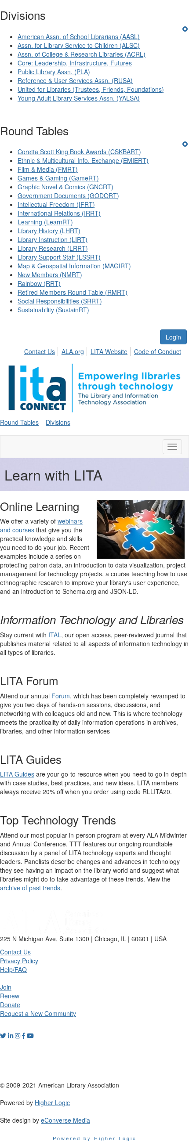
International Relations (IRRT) (59, 213)
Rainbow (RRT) (39, 283)
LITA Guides (17, 774)
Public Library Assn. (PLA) (54, 71)
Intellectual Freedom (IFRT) (56, 204)
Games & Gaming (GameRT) (58, 177)
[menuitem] (42, 350)
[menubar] (105, 350)
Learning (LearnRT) (45, 221)
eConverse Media (65, 1120)
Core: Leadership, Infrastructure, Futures (75, 62)
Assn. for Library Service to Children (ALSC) (79, 45)
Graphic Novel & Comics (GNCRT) (65, 186)
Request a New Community (38, 1013)
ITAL (54, 634)
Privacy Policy (19, 960)
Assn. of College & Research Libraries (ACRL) (81, 54)
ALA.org (73, 351)
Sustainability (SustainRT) (53, 309)
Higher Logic (52, 1102)
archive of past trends (30, 887)
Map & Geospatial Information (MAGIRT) (74, 265)
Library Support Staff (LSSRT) (59, 257)
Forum (60, 695)
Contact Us (39, 351)
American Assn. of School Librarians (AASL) (79, 36)
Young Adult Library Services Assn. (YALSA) (79, 98)
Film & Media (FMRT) (48, 169)
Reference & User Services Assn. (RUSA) (75, 80)
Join (5, 987)
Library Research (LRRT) (53, 248)
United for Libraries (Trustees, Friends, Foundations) (91, 89)
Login (173, 336)
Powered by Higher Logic (95, 1138)
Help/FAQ (13, 969)
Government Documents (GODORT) (68, 195)
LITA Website (109, 351)
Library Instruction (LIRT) (52, 239)
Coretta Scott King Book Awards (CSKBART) (79, 151)
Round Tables (19, 422)
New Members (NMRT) (50, 274)
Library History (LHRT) (49, 230)
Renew (9, 995)
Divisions (58, 422)
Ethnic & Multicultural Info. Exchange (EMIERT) (83, 160)
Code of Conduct (157, 351)
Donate (10, 1004)
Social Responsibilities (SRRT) (60, 300)
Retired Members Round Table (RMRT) (72, 292)
